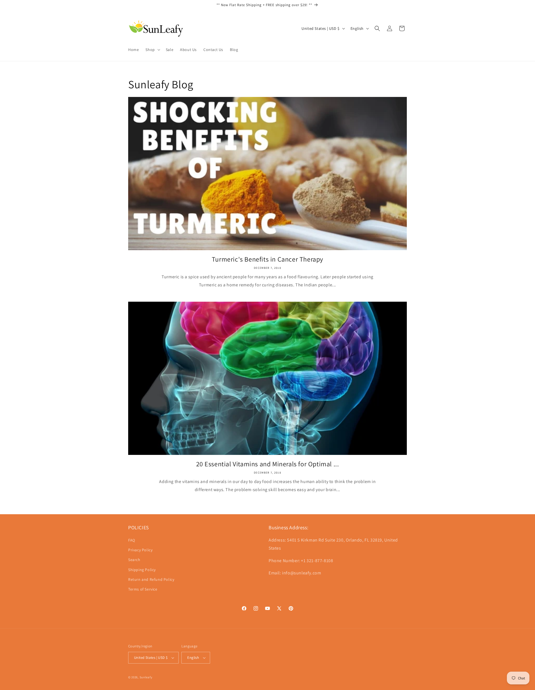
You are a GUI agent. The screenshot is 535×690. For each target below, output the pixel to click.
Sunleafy (146, 677)
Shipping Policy (142, 569)
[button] (152, 49)
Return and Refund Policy (151, 579)
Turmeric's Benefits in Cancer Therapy (267, 259)
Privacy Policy (140, 549)
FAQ (131, 540)
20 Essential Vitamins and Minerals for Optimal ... (267, 464)
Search (134, 559)
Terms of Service (142, 589)
